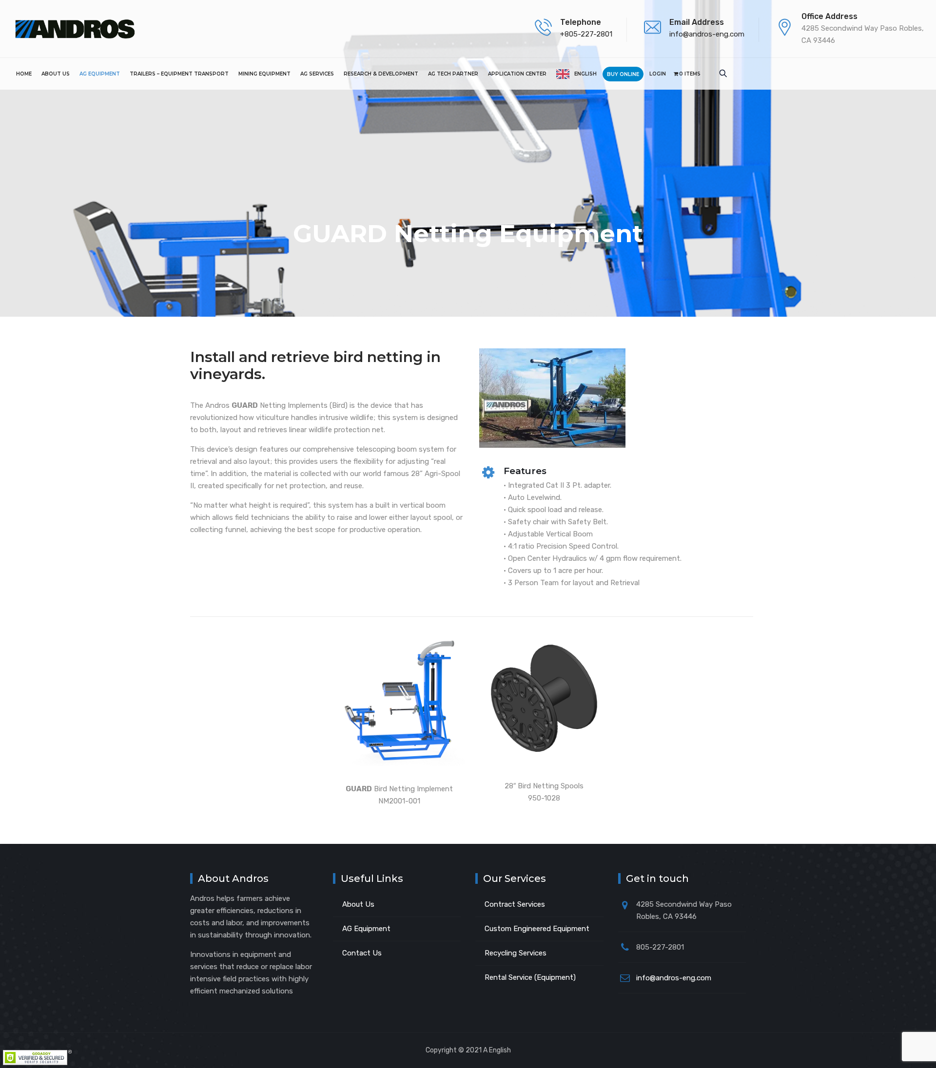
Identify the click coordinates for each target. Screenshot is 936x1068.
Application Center (517, 74)
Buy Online (623, 74)
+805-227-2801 (586, 34)
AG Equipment (99, 74)
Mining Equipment (264, 74)
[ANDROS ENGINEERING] (74, 28)
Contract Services (515, 904)
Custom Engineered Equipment (537, 928)
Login (657, 74)
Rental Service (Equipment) (530, 977)
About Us (55, 74)
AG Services (317, 74)
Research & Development (381, 74)
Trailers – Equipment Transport (179, 74)
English (585, 74)
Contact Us (362, 953)
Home (24, 74)
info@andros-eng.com (706, 34)
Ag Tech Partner (453, 74)
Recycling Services (515, 953)
